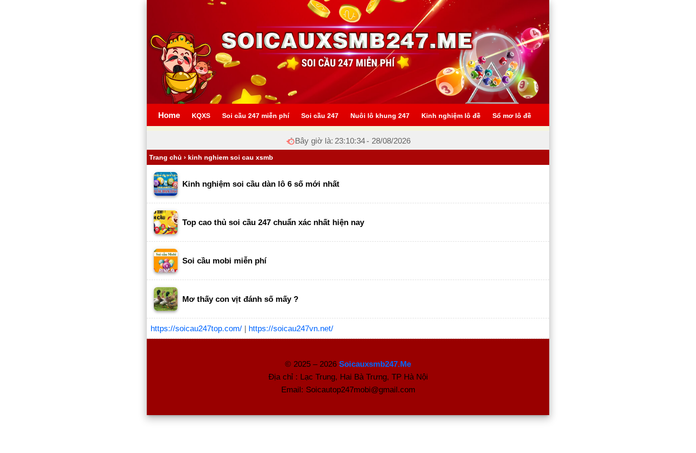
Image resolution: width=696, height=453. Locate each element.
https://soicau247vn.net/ (291, 328)
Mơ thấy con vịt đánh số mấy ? (240, 299)
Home (169, 115)
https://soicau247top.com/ (196, 328)
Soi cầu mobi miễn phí (224, 260)
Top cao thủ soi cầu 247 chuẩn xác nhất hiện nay (273, 222)
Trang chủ (165, 157)
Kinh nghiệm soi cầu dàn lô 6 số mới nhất (260, 184)
